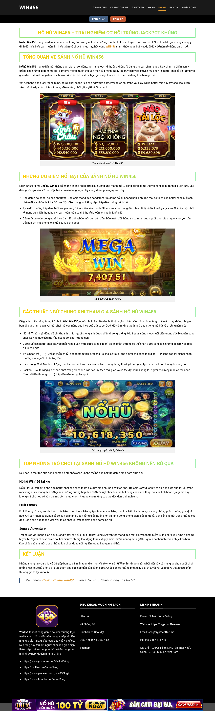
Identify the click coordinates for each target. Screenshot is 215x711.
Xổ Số (151, 7)
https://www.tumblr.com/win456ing (44, 679)
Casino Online (119, 7)
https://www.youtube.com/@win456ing (46, 661)
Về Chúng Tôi (88, 624)
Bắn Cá (173, 7)
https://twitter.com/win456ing (40, 667)
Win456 (28, 7)
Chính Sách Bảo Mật (92, 632)
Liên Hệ (84, 616)
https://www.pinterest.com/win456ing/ (46, 673)
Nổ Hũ (162, 7)
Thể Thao (138, 7)
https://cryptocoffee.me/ (165, 624)
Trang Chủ (100, 7)
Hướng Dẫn (189, 7)
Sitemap (85, 647)
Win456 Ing (165, 616)
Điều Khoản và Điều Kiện (94, 639)
